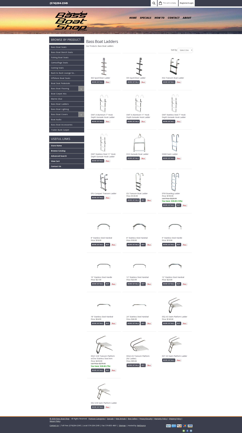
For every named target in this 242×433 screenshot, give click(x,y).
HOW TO (159, 17)
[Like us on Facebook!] (187, 430)
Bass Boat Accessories (61, 124)
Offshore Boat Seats (60, 78)
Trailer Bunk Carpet (60, 130)
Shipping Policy (175, 418)
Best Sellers (132, 418)
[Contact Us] (183, 430)
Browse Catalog (58, 151)
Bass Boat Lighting (60, 109)
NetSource (141, 425)
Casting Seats (57, 68)
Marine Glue (56, 99)
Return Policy (55, 421)
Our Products (91, 46)
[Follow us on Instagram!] (191, 430)
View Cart (55, 161)
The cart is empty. (169, 3)
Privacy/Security (145, 418)
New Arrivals (121, 418)
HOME (133, 17)
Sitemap (122, 425)
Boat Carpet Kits (59, 93)
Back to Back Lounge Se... (63, 73)
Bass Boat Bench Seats (62, 52)
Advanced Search (59, 156)
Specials (110, 418)
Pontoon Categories (96, 418)
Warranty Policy (160, 418)
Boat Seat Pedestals (60, 83)
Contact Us (56, 166)
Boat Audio (56, 119)
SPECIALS (145, 17)
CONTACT (173, 17)
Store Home (56, 145)
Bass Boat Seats (59, 47)
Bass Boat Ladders (60, 104)
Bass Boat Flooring (60, 88)
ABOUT (187, 17)
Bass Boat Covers (59, 114)
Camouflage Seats (59, 62)
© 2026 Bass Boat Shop (59, 418)
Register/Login (186, 3)
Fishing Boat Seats (60, 57)
